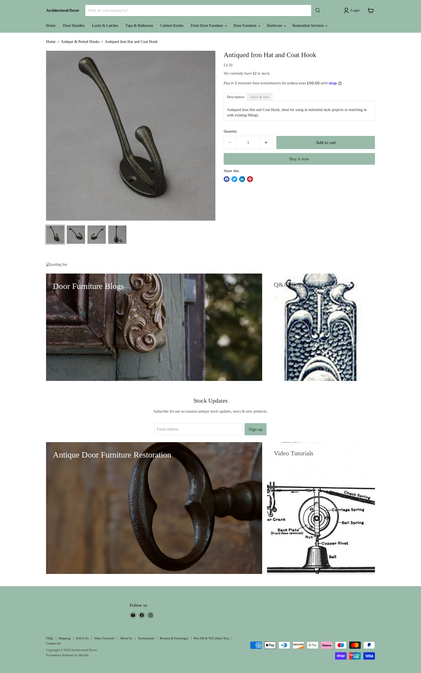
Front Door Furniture (207, 25)
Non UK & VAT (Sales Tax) (211, 638)
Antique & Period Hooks (80, 42)
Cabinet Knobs (171, 25)
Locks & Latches (105, 25)
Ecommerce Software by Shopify (67, 655)
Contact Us (53, 643)
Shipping (64, 638)
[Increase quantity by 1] (266, 142)
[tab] (236, 97)
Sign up (255, 429)
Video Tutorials (104, 638)
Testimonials (146, 638)
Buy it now (299, 158)
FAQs (49, 638)
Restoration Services (308, 25)
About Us (126, 638)
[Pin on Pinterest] (250, 179)
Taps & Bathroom (139, 25)
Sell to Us (82, 638)
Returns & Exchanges (174, 638)
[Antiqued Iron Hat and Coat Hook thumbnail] (55, 234)
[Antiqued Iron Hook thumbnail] (76, 234)
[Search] (317, 10)
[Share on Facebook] (227, 179)
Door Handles (74, 25)
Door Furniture (245, 25)
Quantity (230, 131)
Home (51, 25)
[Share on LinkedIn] (242, 179)
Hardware (275, 25)
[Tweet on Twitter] (234, 179)
